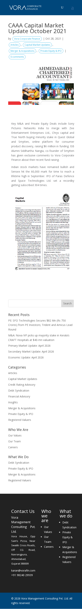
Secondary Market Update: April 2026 (31, 351)
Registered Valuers (19, 420)
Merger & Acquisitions (22, 51)
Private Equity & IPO (51, 51)
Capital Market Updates (37, 44)
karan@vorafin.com (23, 570)
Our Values (15, 435)
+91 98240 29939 (22, 575)
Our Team (14, 441)
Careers (13, 447)
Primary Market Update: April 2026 (29, 345)
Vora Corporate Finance (27, 38)
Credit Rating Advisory (21, 384)
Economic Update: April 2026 (26, 357)
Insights (13, 402)
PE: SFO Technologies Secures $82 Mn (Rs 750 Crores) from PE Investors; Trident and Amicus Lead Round (40, 325)
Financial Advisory (19, 396)
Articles (14, 44)
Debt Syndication (18, 390)
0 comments (17, 56)
